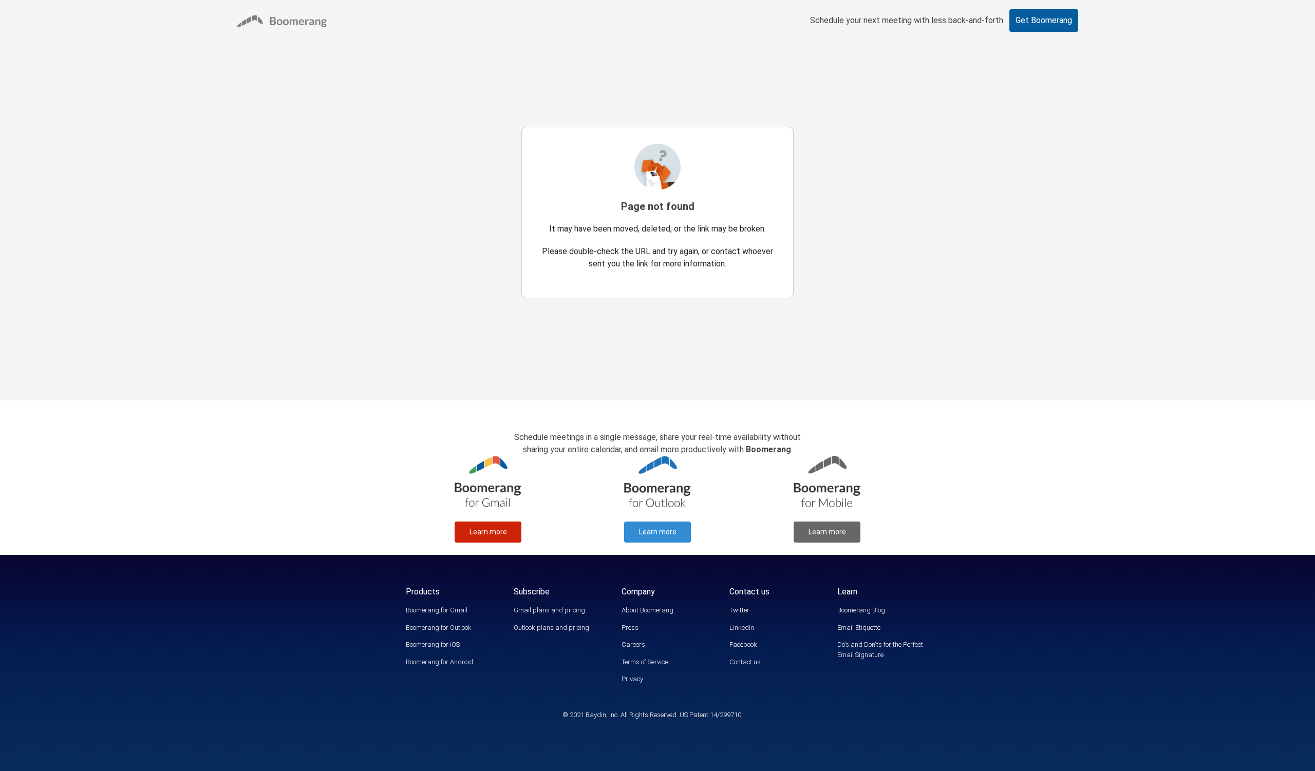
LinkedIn (741, 627)
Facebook (743, 644)
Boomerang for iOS (433, 644)
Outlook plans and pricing (551, 627)
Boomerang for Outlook (439, 627)
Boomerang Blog (861, 610)
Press (630, 627)
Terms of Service (645, 662)
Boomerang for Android (439, 662)
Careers (633, 644)
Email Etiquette (858, 627)
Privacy (632, 679)
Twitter (739, 610)
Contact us (745, 662)
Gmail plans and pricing (549, 610)
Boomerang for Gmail (436, 610)
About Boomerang (647, 610)
